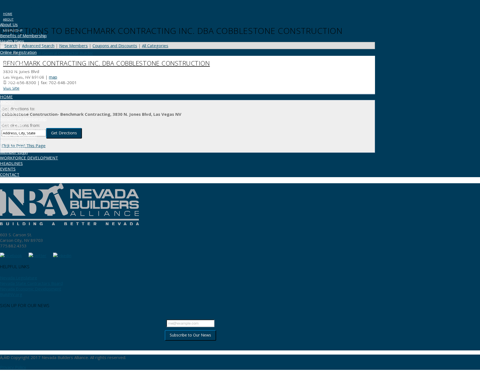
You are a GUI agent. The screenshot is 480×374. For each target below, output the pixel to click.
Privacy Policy (13, 367)
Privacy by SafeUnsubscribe (190, 346)
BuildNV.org (11, 294)
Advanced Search (38, 45)
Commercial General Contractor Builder (56, 53)
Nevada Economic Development (30, 289)
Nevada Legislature (18, 277)
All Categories (155, 45)
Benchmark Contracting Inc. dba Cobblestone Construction (106, 63)
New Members (73, 45)
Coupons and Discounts (114, 45)
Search (10, 45)
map (53, 77)
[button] (24, 5)
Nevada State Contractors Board (31, 283)
